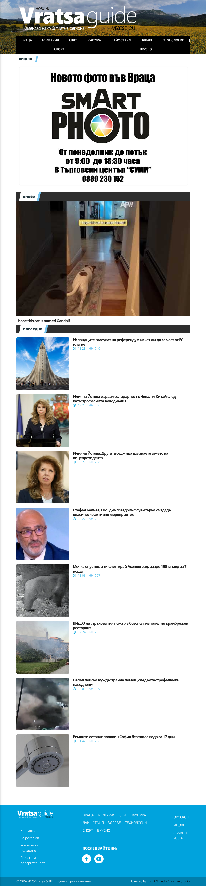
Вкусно (146, 49)
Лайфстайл (121, 40)
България (50, 40)
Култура (94, 40)
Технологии (173, 40)
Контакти (28, 830)
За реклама (29, 838)
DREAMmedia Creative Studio (168, 881)
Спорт (59, 49)
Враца (27, 40)
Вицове (178, 825)
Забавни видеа (179, 835)
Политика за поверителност (32, 860)
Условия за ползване (29, 847)
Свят (73, 40)
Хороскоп (180, 817)
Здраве (147, 40)
